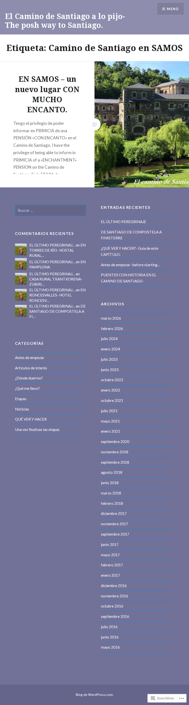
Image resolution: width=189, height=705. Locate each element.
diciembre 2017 (114, 513)
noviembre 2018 (114, 452)
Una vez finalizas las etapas (37, 429)
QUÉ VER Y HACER (31, 419)
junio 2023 (110, 369)
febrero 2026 (112, 328)
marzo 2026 (111, 318)
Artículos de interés (31, 368)
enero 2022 (110, 390)
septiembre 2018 (115, 462)
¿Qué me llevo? (27, 388)
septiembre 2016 (115, 616)
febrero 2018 (112, 503)
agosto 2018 (111, 472)
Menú (173, 9)
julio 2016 (109, 626)
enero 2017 (110, 575)
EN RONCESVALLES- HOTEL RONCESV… (57, 295)
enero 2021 (110, 431)
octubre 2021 (112, 400)
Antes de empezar (29, 357)
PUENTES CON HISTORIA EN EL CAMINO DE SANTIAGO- (128, 278)
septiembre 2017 (115, 534)
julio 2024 (109, 338)
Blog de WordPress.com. (94, 694)
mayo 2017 (110, 555)
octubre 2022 (112, 379)
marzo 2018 (111, 493)
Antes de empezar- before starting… (130, 264)
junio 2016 (110, 637)
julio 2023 (109, 359)
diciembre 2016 (114, 585)
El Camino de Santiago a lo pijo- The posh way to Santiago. (65, 20)
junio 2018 (110, 482)
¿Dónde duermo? (29, 378)
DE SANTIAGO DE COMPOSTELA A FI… (57, 311)
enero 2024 (110, 349)
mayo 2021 (110, 421)
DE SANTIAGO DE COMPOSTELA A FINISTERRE (131, 235)
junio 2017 (110, 544)
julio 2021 (109, 411)
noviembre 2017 (114, 524)
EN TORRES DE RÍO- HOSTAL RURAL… (57, 250)
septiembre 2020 (115, 441)
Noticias (22, 409)
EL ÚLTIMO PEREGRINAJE (123, 221)
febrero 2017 (112, 565)
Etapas (20, 398)
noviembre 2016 (114, 596)
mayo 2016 (110, 647)
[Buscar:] (50, 210)
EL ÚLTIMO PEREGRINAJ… (52, 245)
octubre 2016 (112, 606)
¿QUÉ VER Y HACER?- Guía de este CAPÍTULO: (129, 251)
